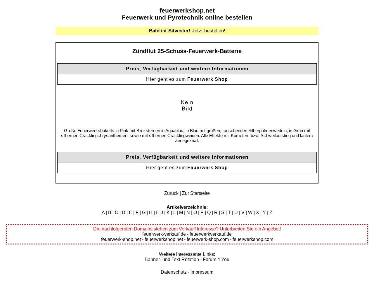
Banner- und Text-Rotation (172, 259)
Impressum (202, 272)
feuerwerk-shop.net (121, 239)
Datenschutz (174, 272)
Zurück (171, 193)
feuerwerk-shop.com (208, 239)
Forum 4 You (216, 259)
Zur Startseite (196, 193)
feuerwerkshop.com (253, 239)
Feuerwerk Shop (207, 79)
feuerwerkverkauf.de (211, 234)
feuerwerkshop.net (187, 10)
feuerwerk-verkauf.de (164, 234)
